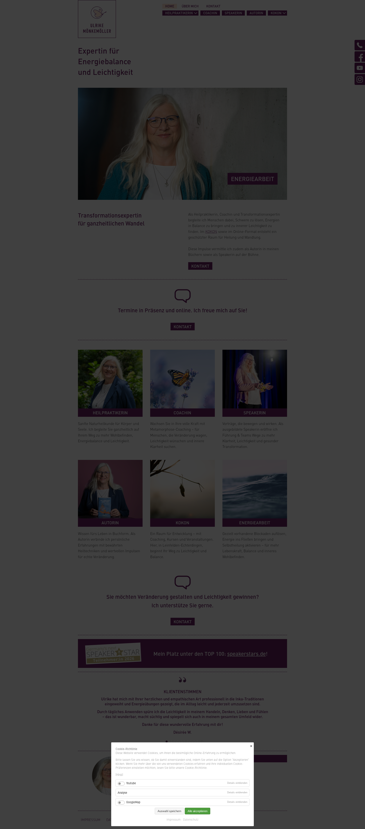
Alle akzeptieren (197, 811)
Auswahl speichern (169, 811)
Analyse (122, 792)
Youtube (131, 783)
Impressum (174, 819)
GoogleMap (133, 802)
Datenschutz (190, 819)
